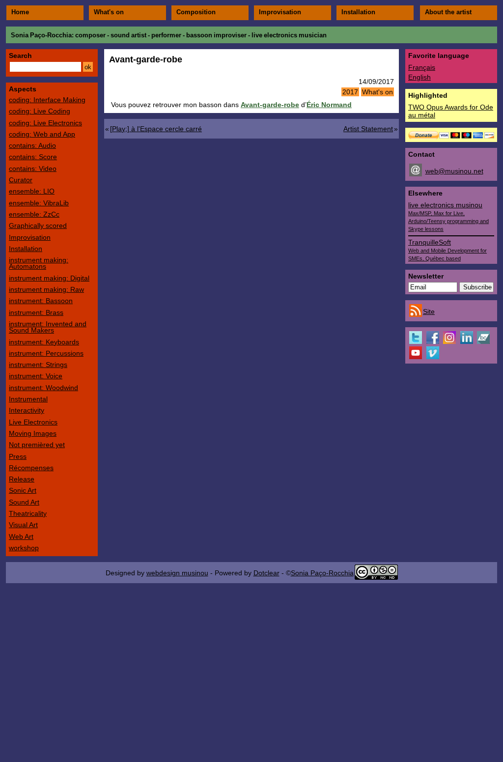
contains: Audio (32, 145)
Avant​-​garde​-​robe (270, 105)
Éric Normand (329, 105)
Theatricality (28, 513)
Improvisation (280, 12)
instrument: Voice (35, 376)
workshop (24, 548)
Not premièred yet (37, 445)
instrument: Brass (36, 312)
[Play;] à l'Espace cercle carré (156, 129)
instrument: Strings (38, 364)
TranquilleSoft (447, 249)
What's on (109, 12)
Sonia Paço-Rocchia (41, 35)
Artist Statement (368, 129)
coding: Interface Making (47, 100)
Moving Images (32, 433)
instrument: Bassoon (41, 301)
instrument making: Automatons (38, 263)
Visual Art (23, 525)
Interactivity (26, 410)
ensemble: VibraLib (39, 203)
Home (20, 12)
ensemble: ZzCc (34, 214)
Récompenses (31, 468)
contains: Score (33, 157)
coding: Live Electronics (45, 123)
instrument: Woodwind (43, 388)
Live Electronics (33, 422)
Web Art (21, 536)
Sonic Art (22, 490)
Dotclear (266, 573)
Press (18, 456)
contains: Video (32, 168)
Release (21, 479)
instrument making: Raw (46, 289)
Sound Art (24, 502)
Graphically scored (38, 225)
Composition (196, 12)
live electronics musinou (448, 216)
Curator (20, 180)
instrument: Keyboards (44, 342)
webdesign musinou (177, 573)
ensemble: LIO (32, 191)
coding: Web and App (42, 134)
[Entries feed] (415, 314)
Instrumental (28, 399)
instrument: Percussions (46, 353)
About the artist (448, 12)
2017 (350, 92)
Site (429, 311)
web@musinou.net (454, 171)
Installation (358, 12)
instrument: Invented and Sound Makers (47, 327)
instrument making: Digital (49, 278)
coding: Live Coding (39, 111)
